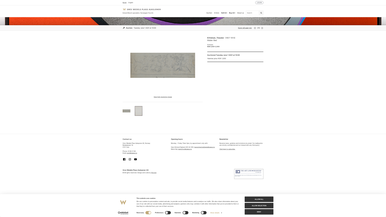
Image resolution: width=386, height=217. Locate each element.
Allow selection (259, 205)
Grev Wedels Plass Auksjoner (142, 9)
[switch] (168, 212)
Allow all (259, 199)
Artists (216, 13)
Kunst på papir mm (245, 28)
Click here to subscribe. (227, 149)
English (130, 2)
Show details (214, 213)
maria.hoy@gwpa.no (185, 149)
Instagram (129, 159)
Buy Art (232, 13)
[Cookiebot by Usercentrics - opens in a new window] (123, 213)
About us (240, 13)
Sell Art (224, 13)
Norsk (124, 2)
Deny (259, 212)
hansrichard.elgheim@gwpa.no (204, 147)
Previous (255, 28)
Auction (209, 13)
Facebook (124, 159)
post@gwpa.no (132, 153)
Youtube (135, 159)
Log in (259, 2)
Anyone (153, 172)
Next (262, 28)
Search (261, 13)
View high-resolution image (163, 97)
